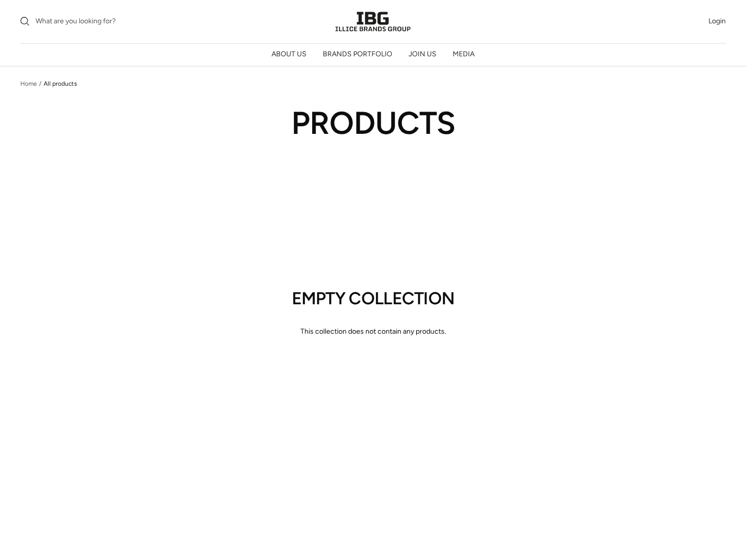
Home (28, 83)
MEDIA (463, 54)
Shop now (373, 367)
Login (717, 21)
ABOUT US (289, 54)
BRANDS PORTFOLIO (357, 54)
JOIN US (422, 54)
